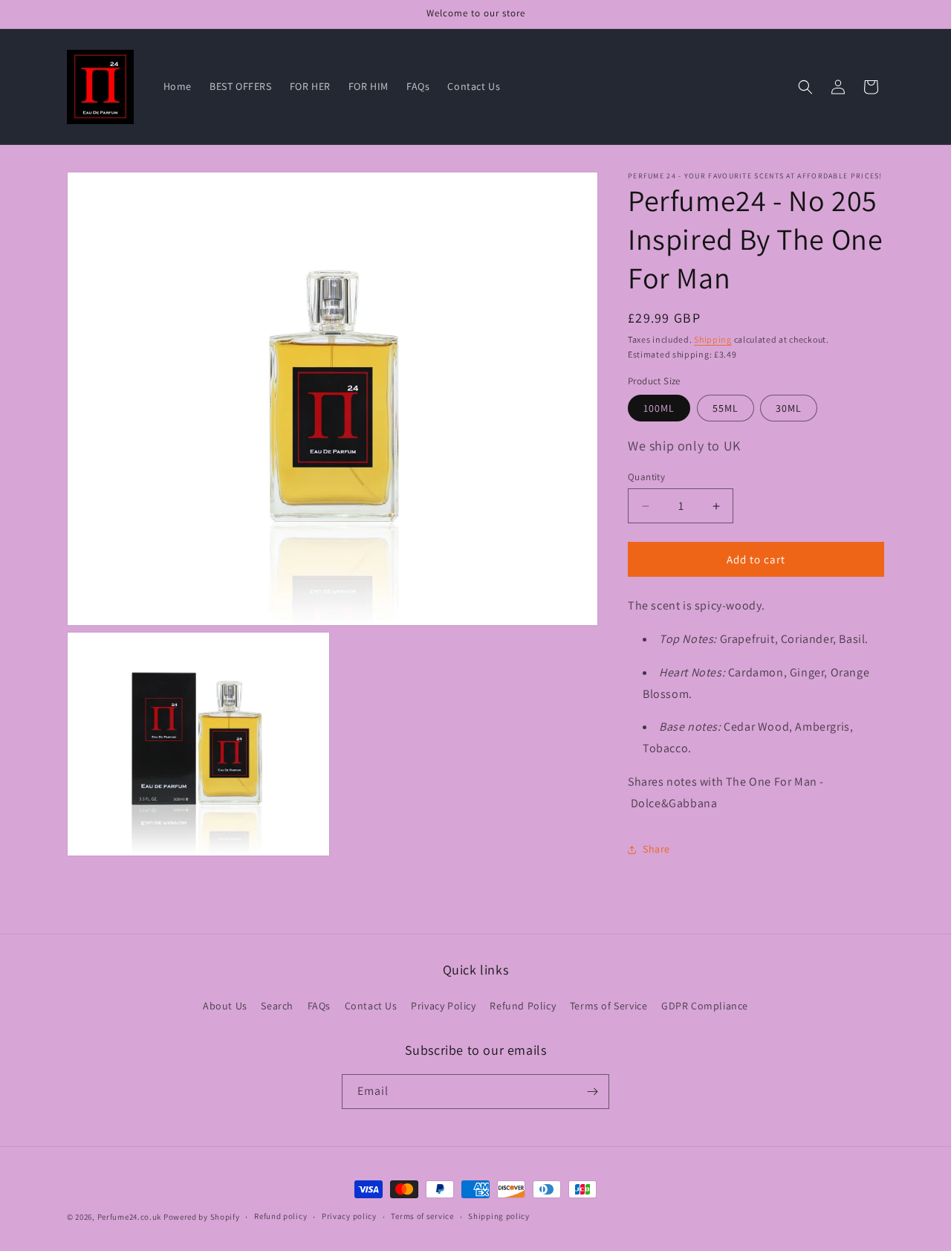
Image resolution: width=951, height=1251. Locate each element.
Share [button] (656, 849)
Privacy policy (349, 1216)
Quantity (646, 477)
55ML (726, 408)
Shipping (713, 339)
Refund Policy (523, 1005)
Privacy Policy (443, 1005)
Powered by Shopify (201, 1217)
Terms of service (422, 1216)
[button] (805, 87)
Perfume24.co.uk (129, 1217)
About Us (225, 1005)
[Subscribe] (592, 1091)
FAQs (319, 1005)
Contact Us (371, 1005)
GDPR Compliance (704, 1005)
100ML (659, 408)
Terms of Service (609, 1005)
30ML (789, 408)
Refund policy (280, 1216)
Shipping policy (499, 1216)
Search (277, 1005)
